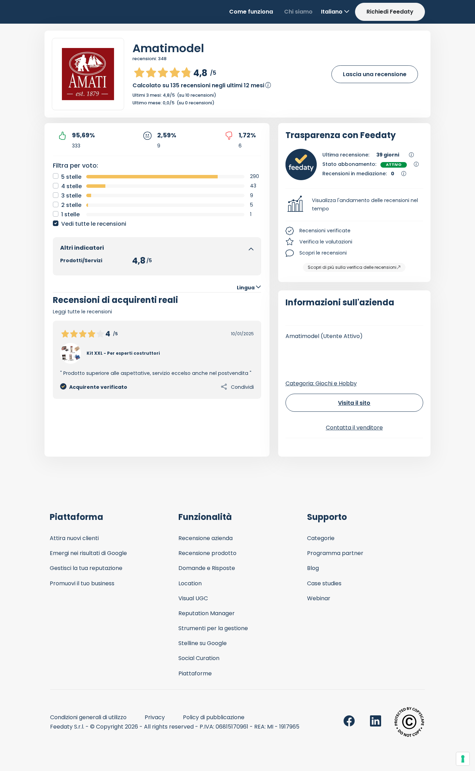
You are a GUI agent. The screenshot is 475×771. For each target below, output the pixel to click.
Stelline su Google (202, 643)
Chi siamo (298, 12)
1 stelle (70, 214)
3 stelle (71, 196)
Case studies (324, 583)
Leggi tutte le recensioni (82, 311)
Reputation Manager (206, 613)
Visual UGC (193, 598)
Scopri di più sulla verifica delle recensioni (352, 267)
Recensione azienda (205, 538)
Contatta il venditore (354, 428)
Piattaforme (195, 673)
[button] (354, 204)
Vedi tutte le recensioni (93, 224)
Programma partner (335, 553)
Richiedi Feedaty (390, 12)
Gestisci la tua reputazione (86, 568)
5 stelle (71, 177)
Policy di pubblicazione (213, 717)
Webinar (318, 598)
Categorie (321, 538)
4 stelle (71, 186)
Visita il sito (354, 403)
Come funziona (251, 12)
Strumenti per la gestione (213, 628)
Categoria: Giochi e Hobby (321, 383)
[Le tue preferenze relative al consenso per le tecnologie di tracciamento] (462, 758)
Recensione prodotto (207, 553)
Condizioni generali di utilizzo (88, 717)
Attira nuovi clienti (74, 538)
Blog (313, 568)
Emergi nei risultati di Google (88, 553)
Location (190, 583)
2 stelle (71, 205)
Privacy (155, 717)
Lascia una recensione (374, 74)
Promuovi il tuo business (82, 583)
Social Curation (198, 658)
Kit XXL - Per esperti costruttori (123, 353)
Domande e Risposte (206, 568)
